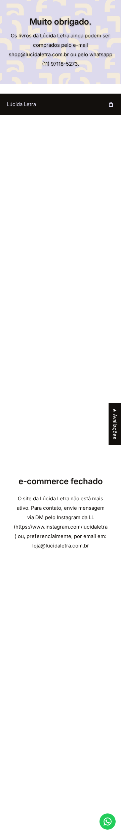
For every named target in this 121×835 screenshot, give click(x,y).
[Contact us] (107, 821)
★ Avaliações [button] (115, 423)
